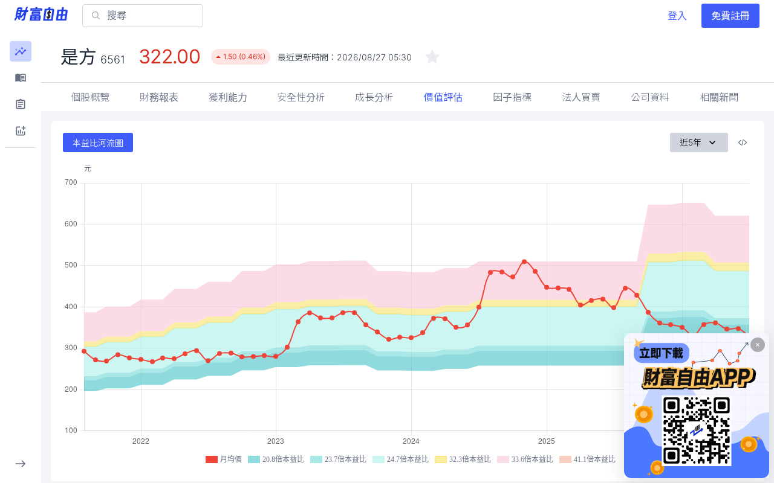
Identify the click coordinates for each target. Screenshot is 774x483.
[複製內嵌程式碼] (742, 142)
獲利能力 (228, 97)
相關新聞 (719, 97)
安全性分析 (301, 97)
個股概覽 (90, 97)
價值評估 (443, 97)
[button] (20, 51)
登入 (677, 16)
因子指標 (512, 97)
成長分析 (374, 97)
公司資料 (650, 97)
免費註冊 (730, 16)
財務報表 (159, 97)
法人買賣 (581, 97)
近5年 (690, 142)
